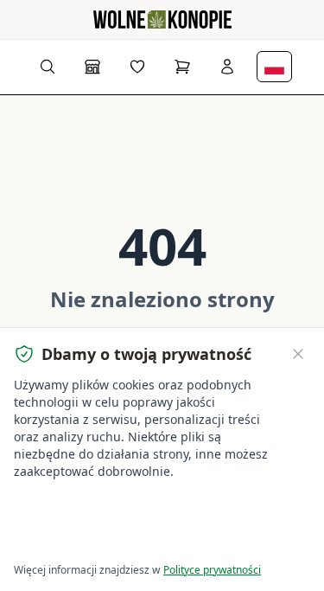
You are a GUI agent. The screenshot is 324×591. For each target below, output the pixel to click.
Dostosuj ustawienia (77, 539)
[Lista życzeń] (137, 66)
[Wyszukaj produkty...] (47, 66)
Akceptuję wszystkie (77, 506)
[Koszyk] (182, 66)
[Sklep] (92, 66)
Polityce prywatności (212, 569)
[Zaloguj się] (227, 66)
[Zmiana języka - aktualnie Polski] (275, 66)
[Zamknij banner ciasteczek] (298, 354)
